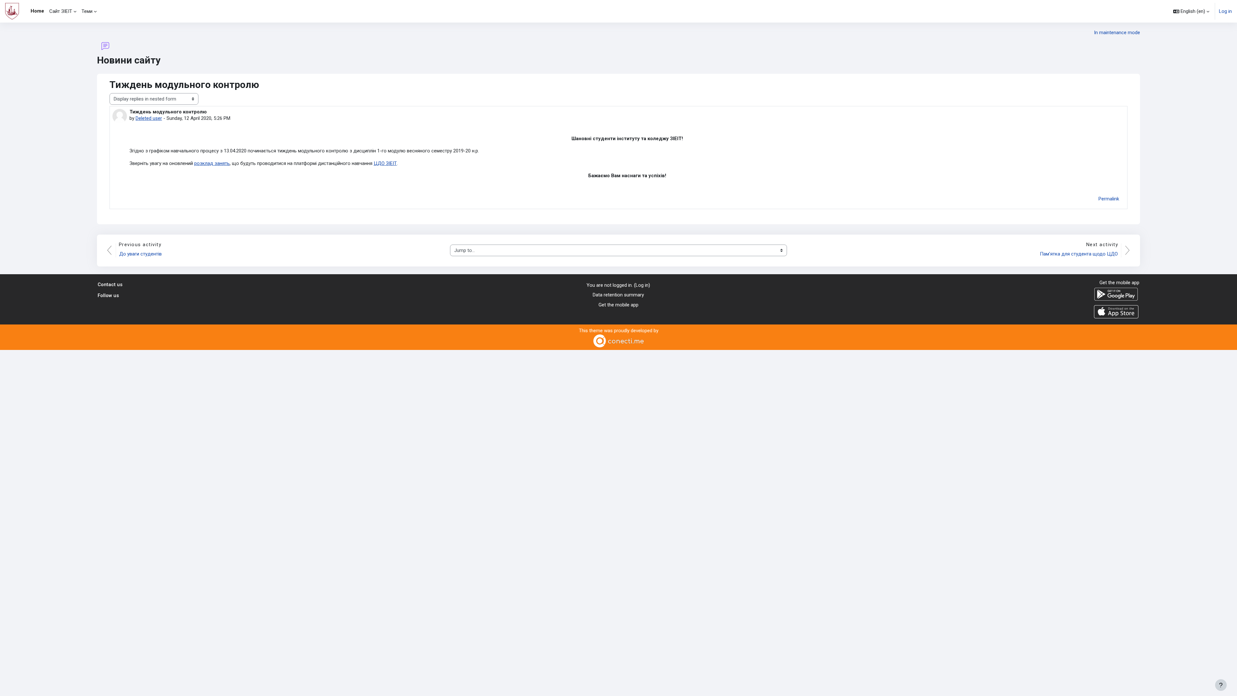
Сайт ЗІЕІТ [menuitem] (60, 11)
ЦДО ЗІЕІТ (385, 163)
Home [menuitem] (37, 11)
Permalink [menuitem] (1108, 199)
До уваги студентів (140, 254)
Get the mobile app (618, 305)
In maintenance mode (1117, 32)
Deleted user (149, 118)
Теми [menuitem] (87, 11)
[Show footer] (1221, 685)
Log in (1225, 11)
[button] (1191, 11)
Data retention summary (618, 295)
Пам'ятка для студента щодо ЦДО (1079, 254)
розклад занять (212, 163)
